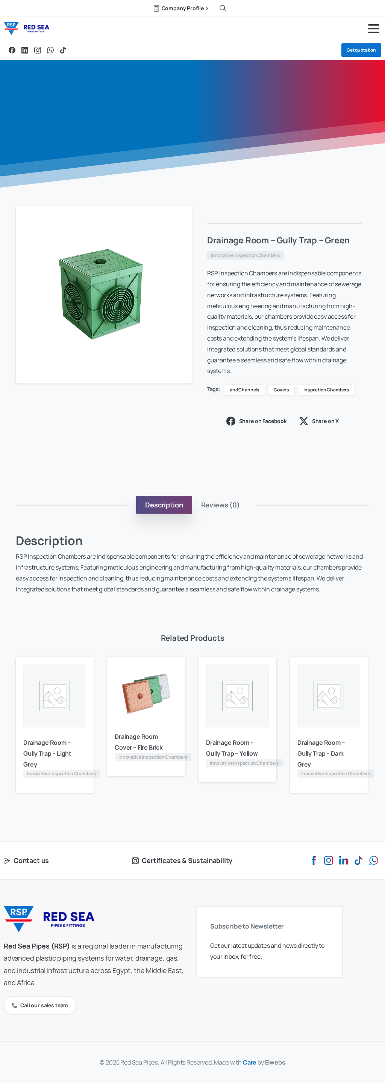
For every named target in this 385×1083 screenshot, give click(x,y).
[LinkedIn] (24, 50)
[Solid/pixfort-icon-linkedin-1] (343, 860)
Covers (281, 389)
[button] (179, 219)
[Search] (223, 8)
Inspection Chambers (326, 389)
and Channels (244, 389)
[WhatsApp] (50, 50)
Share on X (325, 421)
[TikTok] (63, 50)
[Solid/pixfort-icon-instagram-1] (328, 860)
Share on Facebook (263, 421)
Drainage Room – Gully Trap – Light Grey (47, 753)
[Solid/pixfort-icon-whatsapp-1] (373, 860)
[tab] (164, 505)
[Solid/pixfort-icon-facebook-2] (313, 860)
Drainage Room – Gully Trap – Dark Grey (321, 753)
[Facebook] (12, 50)
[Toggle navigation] (373, 28)
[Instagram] (37, 50)
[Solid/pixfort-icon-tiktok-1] (358, 860)
